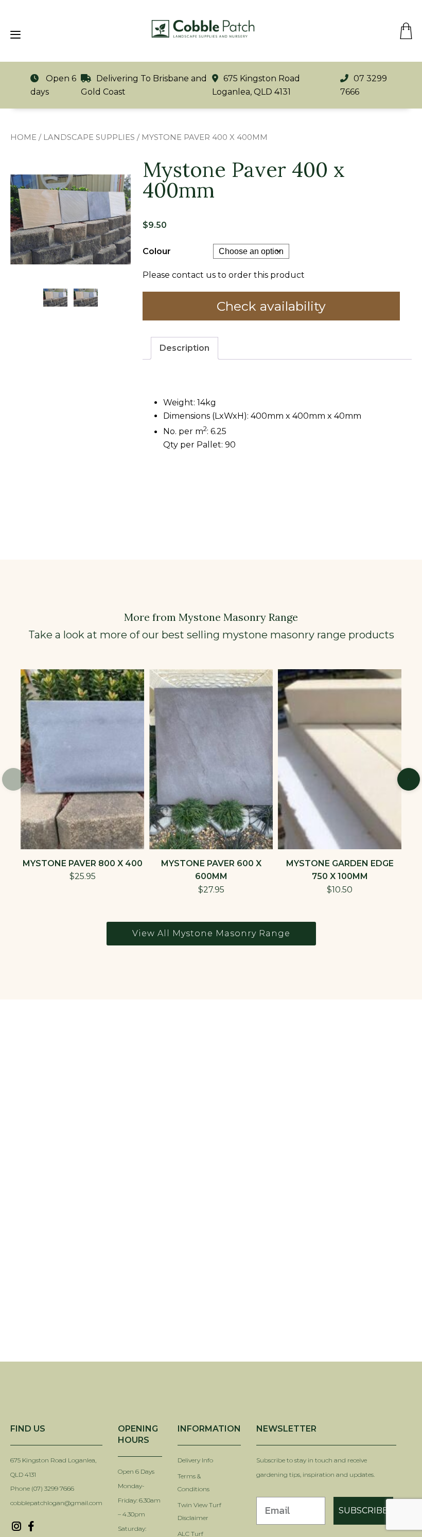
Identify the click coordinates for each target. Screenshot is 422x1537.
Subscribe (363, 1510)
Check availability (271, 306)
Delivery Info (195, 1460)
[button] (408, 779)
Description (184, 348)
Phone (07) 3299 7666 (42, 1488)
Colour (157, 251)
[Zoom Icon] (70, 219)
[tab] (184, 348)
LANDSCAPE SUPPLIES (89, 137)
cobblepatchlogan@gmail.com (56, 1503)
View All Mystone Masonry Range (211, 933)
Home (23, 137)
